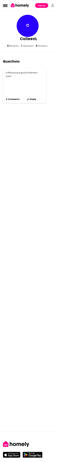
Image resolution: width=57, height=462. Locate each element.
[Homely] (28, 444)
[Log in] (52, 5)
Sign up (41, 5)
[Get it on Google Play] (32, 455)
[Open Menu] (5, 5)
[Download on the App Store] (13, 455)
